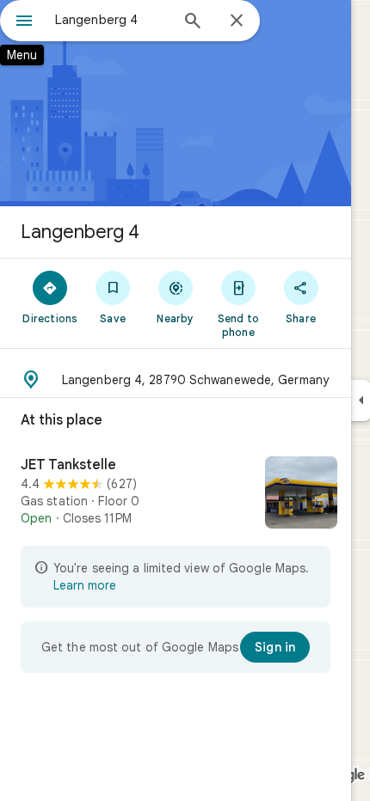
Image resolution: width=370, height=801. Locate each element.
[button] (175, 380)
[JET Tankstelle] (175, 494)
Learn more (84, 585)
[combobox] (112, 19)
